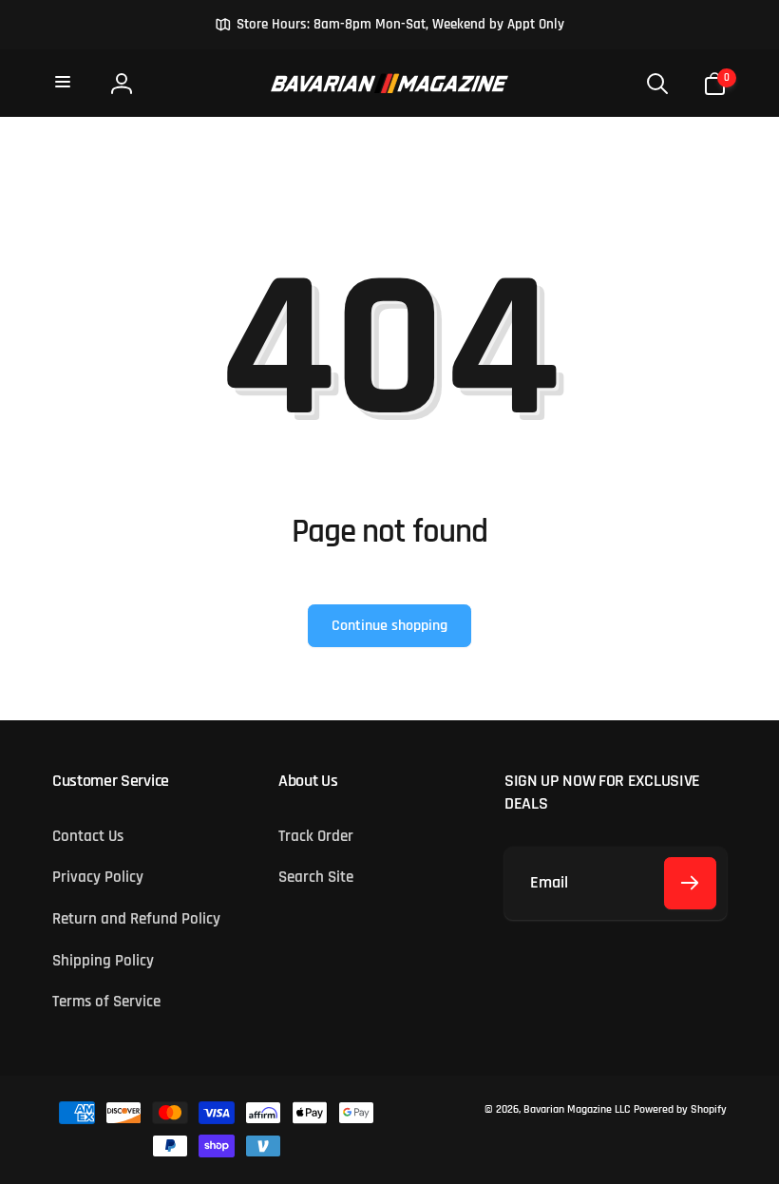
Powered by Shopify (680, 1109)
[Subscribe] (690, 883)
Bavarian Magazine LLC (576, 1109)
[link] (389, 24)
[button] (64, 82)
